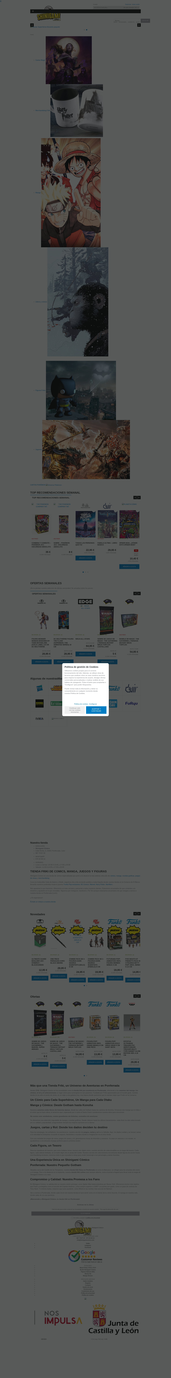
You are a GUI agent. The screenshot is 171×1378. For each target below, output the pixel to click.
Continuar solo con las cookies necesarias (74, 710)
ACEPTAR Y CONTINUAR (96, 710)
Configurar (93, 704)
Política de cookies (81, 704)
